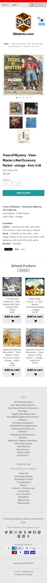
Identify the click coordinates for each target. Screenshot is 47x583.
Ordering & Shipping (24, 476)
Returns (23, 485)
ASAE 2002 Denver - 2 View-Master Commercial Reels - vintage (35, 304)
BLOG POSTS (22, 455)
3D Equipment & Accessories (22, 435)
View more (23, 270)
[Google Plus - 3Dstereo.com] (18, 536)
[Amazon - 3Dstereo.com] (28, 536)
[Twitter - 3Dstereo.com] (6, 532)
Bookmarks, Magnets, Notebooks (22, 440)
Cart (38, 5)
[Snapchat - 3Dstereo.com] (34, 532)
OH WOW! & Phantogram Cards (23, 426)
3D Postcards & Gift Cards (22, 429)
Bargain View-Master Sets (23, 414)
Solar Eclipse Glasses (23, 443)
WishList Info (23, 500)
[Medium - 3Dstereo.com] (23, 536)
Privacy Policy (23, 491)
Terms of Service (23, 494)
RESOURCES (23, 497)
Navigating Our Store (23, 479)
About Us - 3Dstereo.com (23, 488)
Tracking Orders (23, 482)
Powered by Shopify (23, 574)
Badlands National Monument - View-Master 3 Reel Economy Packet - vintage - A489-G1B (12, 356)
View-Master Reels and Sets (22, 405)
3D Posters (22, 431)
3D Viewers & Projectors (22, 423)
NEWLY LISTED (23, 452)
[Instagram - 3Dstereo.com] (15, 532)
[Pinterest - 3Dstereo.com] (20, 532)
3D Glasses (22, 420)
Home (6, 44)
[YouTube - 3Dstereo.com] (29, 532)
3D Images (22, 411)
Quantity (6, 180)
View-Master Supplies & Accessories (23, 417)
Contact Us (23, 473)
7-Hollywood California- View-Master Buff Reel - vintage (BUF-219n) (12, 304)
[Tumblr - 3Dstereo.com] (25, 532)
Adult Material (23, 446)
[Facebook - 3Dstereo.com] (11, 532)
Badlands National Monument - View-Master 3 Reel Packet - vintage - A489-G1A (35, 355)
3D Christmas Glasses (23, 402)
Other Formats (22, 449)
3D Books (23, 438)
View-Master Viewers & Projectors (23, 408)
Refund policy (23, 503)
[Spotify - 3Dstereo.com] (39, 532)
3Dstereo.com (27, 571)
